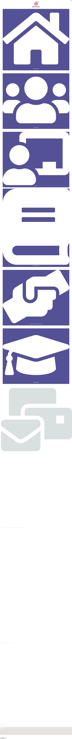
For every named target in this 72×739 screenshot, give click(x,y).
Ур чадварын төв (36, 265)
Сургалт (36, 185)
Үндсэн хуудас (36, 68)
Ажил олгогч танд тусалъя (36, 323)
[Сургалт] (36, 185)
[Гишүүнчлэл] (36, 126)
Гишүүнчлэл (36, 127)
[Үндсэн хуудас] (36, 68)
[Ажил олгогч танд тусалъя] (36, 323)
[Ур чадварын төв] (36, 264)
